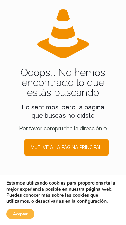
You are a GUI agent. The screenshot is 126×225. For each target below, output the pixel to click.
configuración (92, 201)
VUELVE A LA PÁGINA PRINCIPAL (66, 147)
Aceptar (20, 214)
